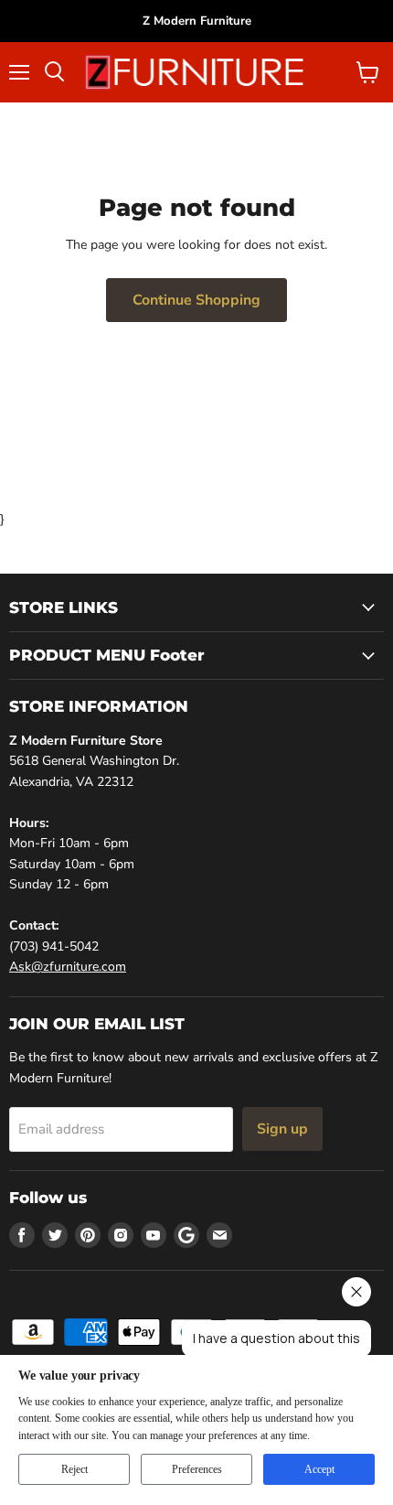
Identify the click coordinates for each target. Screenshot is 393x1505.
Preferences (197, 1469)
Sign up (282, 1129)
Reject (74, 1469)
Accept (319, 1469)
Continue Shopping (196, 300)
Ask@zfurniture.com (67, 966)
